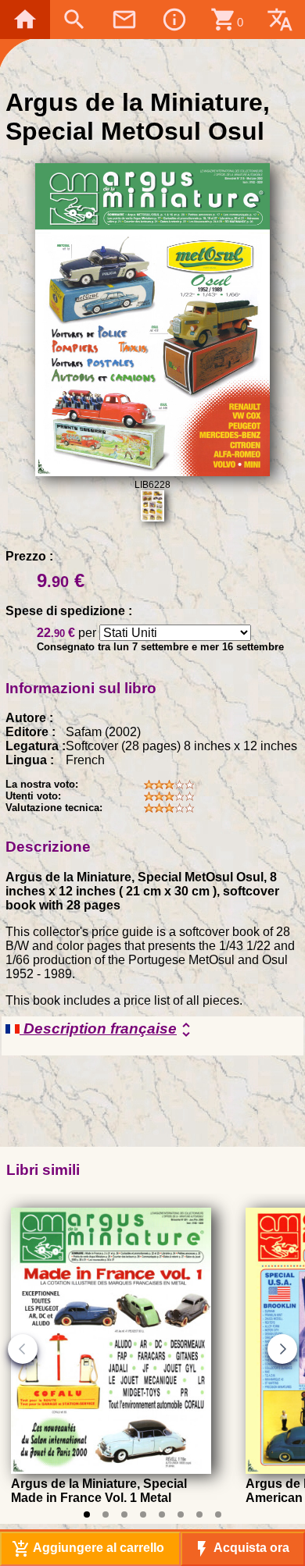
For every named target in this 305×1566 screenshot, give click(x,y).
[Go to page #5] (161, 1514)
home (25, 19)
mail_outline (124, 19)
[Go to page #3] (124, 1514)
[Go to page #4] (143, 1514)
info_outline (174, 19)
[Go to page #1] (86, 1514)
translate (280, 19)
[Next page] (282, 1349)
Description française (108, 1029)
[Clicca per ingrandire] (153, 472)
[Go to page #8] (218, 1514)
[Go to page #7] (199, 1514)
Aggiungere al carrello (88, 1548)
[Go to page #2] (105, 1514)
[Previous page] (23, 1349)
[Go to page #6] (180, 1514)
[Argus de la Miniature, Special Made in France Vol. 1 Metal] (111, 1469)
